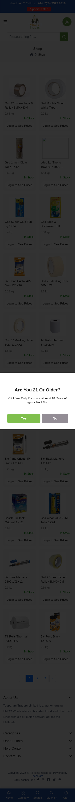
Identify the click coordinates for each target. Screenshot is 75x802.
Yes (24, 418)
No (55, 418)
